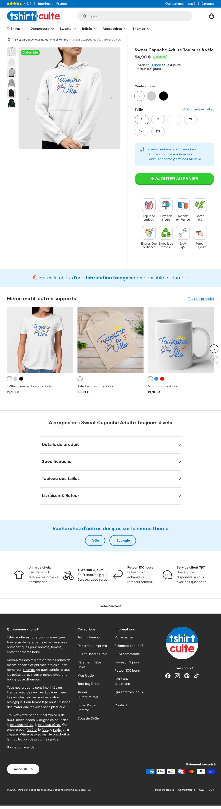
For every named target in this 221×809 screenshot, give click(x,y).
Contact (208, 4)
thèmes (29, 670)
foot (45, 729)
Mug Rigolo (85, 675)
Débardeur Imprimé (92, 646)
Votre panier (124, 637)
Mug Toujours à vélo (163, 386)
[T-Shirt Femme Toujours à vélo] (40, 340)
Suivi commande (127, 654)
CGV (211, 789)
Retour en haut (110, 606)
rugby (57, 729)
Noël (66, 720)
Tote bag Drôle (88, 684)
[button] (211, 16)
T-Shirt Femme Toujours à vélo (30, 386)
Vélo (95, 540)
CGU (201, 789)
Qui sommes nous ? (180, 4)
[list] (69, 98)
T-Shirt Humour (89, 637)
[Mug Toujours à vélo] (181, 340)
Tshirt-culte (23, 789)
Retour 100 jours (127, 670)
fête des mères (21, 725)
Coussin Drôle (88, 718)
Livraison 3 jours (127, 662)
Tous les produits (201, 299)
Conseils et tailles (200, 109)
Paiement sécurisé (129, 646)
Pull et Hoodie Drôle (92, 654)
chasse (12, 734)
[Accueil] (9, 40)
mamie (47, 734)
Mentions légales (164, 789)
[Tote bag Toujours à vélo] (110, 340)
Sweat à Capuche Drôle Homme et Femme (41, 39)
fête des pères (49, 725)
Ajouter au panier (176, 178)
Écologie (123, 540)
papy (33, 734)
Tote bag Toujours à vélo (95, 386)
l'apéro (32, 729)
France (155, 65)
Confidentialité (186, 789)
